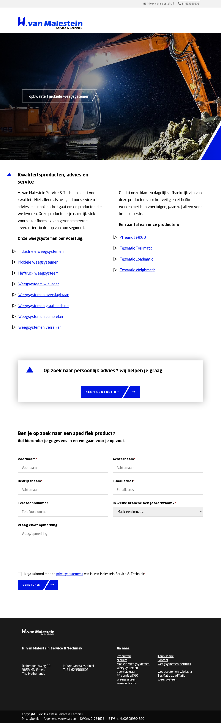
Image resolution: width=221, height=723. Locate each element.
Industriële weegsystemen (41, 252)
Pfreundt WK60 (133, 238)
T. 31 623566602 (76, 669)
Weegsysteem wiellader (38, 284)
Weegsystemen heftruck (174, 664)
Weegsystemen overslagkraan (43, 295)
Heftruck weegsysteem (38, 273)
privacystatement (69, 574)
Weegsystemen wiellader (175, 671)
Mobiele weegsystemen (38, 262)
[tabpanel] (57, 96)
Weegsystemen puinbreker (40, 317)
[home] (50, 23)
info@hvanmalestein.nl (78, 666)
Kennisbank (166, 656)
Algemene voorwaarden (60, 718)
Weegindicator (126, 683)
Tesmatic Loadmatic (136, 259)
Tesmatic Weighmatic (137, 270)
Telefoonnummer (33, 503)
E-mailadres (123, 481)
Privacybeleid (30, 718)
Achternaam (124, 459)
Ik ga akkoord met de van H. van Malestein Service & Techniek (84, 574)
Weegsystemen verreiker (39, 328)
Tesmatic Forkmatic (136, 248)
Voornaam (27, 459)
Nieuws (122, 660)
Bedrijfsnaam (30, 481)
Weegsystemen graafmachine (43, 306)
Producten (124, 656)
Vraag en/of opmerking (37, 525)
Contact (163, 660)
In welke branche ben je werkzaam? (144, 503)
